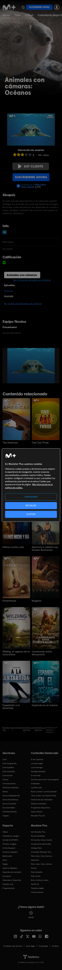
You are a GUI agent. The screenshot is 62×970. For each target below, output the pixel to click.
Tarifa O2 (35, 884)
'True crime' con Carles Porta (43, 795)
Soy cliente (33, 166)
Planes (34, 868)
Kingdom (36, 600)
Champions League (11, 836)
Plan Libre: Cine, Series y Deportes (41, 858)
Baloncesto (7, 856)
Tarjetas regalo (37, 888)
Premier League (9, 844)
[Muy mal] (15, 154)
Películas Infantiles (11, 787)
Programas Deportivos (40, 808)
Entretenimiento (10, 812)
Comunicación (37, 892)
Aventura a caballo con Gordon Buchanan (45, 548)
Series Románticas (10, 800)
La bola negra (37, 763)
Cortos (5, 779)
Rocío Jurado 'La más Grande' (44, 791)
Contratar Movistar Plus (41, 852)
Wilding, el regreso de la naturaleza (16, 653)
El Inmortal (35, 775)
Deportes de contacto (12, 872)
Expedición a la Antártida (11, 707)
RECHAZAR (31, 505)
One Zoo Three (40, 442)
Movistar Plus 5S (38, 816)
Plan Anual (35, 876)
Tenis (5, 860)
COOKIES (55, 946)
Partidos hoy (8, 884)
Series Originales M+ (11, 795)
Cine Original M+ (10, 763)
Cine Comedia (9, 771)
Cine (17, 15)
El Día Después (9, 848)
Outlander (35, 783)
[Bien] (26, 154)
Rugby (5, 864)
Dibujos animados (38, 804)
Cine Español (8, 767)
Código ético (36, 848)
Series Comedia (9, 804)
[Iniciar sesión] (56, 7)
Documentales (9, 808)
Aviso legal (30, 946)
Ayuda (31, 917)
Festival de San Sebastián (42, 800)
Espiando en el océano (45, 705)
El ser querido (37, 759)
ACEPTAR (31, 514)
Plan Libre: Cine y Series (41, 864)
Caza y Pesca (36, 812)
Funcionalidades (38, 836)
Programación (9, 888)
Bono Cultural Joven (39, 880)
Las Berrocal (36, 787)
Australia (8, 296)
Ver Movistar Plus (38, 832)
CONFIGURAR (31, 497)
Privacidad (43, 946)
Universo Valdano (10, 852)
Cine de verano (9, 783)
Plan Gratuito (36, 872)
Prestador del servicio (12, 946)
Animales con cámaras (22, 275)
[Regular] (22, 154)
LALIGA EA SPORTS (10, 840)
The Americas (10, 442)
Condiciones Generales (41, 844)
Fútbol (29, 15)
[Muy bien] (30, 154)
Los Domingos (37, 767)
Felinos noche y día (13, 547)
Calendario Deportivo (12, 880)
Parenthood (9, 600)
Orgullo (6, 816)
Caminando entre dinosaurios (42, 653)
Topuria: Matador (10, 868)
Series (6, 15)
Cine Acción (8, 775)
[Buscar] (23, 7)
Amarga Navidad (38, 771)
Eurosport (7, 876)
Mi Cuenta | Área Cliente (41, 840)
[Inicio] (9, 7)
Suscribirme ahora (39, 7)
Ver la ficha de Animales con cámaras (32, 280)
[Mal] (18, 154)
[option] (34, 365)
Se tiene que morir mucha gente (45, 779)
